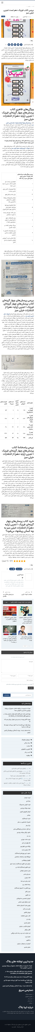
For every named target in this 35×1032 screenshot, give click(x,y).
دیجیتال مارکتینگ (26, 740)
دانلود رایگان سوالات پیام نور (23, 833)
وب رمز (28, 836)
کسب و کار (27, 752)
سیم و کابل (27, 892)
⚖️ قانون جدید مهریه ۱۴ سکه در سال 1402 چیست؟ (18, 779)
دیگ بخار (28, 826)
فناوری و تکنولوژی (25, 749)
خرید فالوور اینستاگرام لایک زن (23, 867)
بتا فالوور (28, 940)
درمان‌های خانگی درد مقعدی (8, 595)
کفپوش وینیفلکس (26, 860)
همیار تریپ (27, 937)
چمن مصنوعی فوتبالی (25, 871)
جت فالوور (27, 895)
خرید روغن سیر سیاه (25, 881)
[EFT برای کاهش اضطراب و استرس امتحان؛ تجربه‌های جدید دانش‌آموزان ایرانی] (25, 611)
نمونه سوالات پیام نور (25, 808)
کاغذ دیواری (27, 878)
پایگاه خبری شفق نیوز (25, 846)
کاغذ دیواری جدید (26, 850)
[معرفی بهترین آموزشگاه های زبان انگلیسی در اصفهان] (9, 611)
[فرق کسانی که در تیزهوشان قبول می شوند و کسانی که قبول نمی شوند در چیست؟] (9, 630)
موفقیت (3, 16)
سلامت (28, 746)
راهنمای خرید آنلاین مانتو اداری (19, 768)
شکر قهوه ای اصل (26, 843)
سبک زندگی (27, 743)
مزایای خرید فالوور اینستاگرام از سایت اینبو (20, 864)
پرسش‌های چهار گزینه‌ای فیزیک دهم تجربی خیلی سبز (20, 124)
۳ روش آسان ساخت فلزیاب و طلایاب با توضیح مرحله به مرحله (17, 784)
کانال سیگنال (27, 930)
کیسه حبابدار (27, 798)
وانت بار (28, 919)
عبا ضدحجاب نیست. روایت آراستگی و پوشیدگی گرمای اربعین (17, 732)
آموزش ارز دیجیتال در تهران (23, 944)
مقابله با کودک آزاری (27, 594)
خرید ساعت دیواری (25, 840)
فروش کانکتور (27, 912)
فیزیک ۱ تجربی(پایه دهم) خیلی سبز (20, 148)
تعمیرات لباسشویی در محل (24, 822)
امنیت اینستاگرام (26, 819)
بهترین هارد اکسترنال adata (23, 906)
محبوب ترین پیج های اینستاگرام (22, 853)
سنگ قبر (28, 801)
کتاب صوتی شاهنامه (25, 916)
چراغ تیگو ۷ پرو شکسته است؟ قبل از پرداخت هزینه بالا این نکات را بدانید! (17, 726)
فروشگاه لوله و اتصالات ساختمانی (22, 857)
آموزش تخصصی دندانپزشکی (23, 899)
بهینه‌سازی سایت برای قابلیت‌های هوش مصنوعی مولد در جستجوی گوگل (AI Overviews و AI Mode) (17, 715)
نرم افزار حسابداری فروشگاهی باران (21, 829)
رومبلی (28, 815)
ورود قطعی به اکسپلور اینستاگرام (22, 888)
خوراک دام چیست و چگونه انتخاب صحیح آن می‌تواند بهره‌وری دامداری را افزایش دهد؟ (17, 710)
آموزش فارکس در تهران (24, 926)
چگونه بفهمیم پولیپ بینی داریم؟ (17, 776)
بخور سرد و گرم (26, 909)
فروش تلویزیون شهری (25, 812)
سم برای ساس (27, 874)
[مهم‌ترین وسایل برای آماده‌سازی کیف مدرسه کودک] (25, 630)
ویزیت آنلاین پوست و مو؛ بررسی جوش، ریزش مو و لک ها (17, 721)
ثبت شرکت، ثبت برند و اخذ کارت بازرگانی (20, 933)
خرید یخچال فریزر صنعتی (24, 902)
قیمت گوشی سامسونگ (24, 805)
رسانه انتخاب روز (26, 885)
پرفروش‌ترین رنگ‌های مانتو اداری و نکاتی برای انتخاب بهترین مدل (16, 772)
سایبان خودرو (27, 923)
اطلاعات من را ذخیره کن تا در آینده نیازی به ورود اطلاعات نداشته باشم (19, 684)
